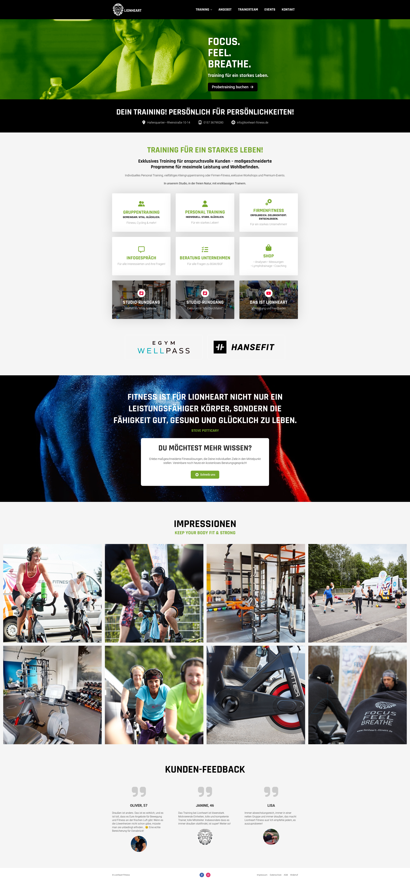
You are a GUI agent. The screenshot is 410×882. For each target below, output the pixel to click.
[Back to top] (403, 875)
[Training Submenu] (212, 10)
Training (202, 9)
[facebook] (202, 875)
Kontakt (288, 9)
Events (269, 9)
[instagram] (208, 875)
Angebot (225, 9)
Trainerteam (248, 9)
